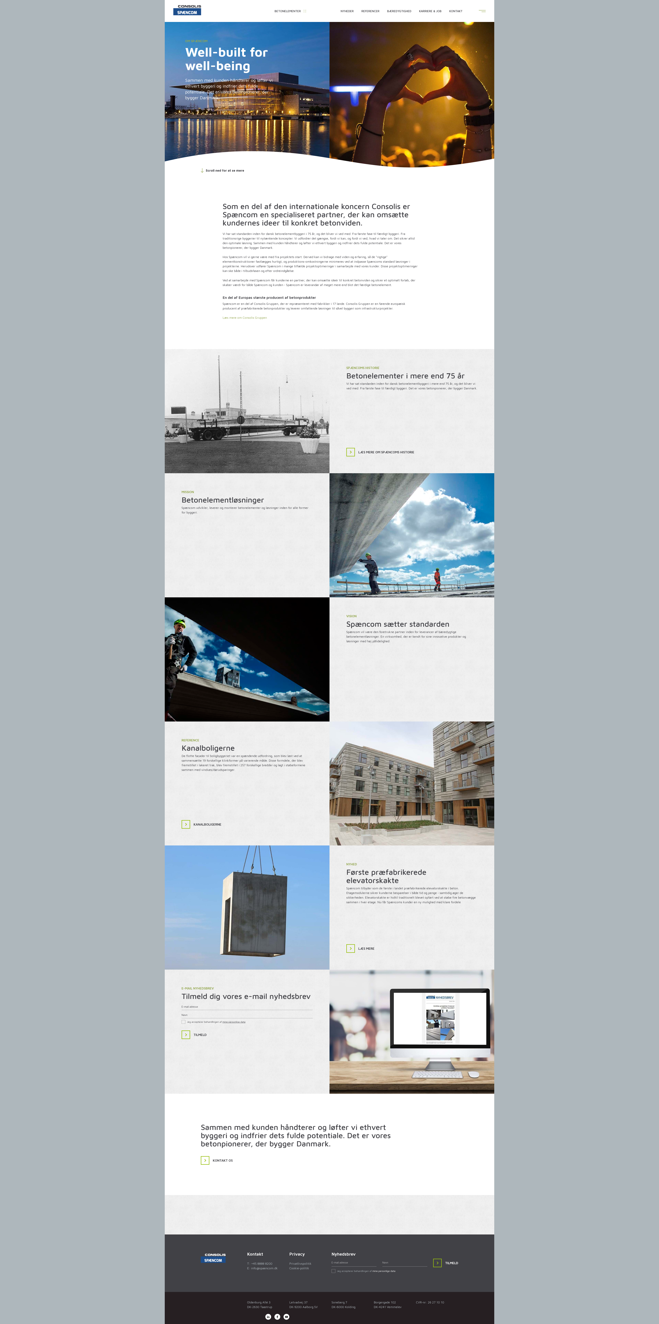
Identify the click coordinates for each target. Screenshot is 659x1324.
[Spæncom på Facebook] (277, 1317)
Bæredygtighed (399, 11)
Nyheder (347, 11)
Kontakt (456, 11)
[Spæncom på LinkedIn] (268, 1317)
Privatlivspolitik (300, 1263)
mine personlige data (233, 1021)
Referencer (370, 11)
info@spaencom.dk (264, 1268)
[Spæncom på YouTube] (286, 1317)
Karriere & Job (430, 11)
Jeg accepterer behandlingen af (216, 1021)
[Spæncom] (187, 10)
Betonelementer (288, 11)
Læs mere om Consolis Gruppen (245, 317)
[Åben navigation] (482, 11)
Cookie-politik (299, 1268)
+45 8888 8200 (261, 1263)
